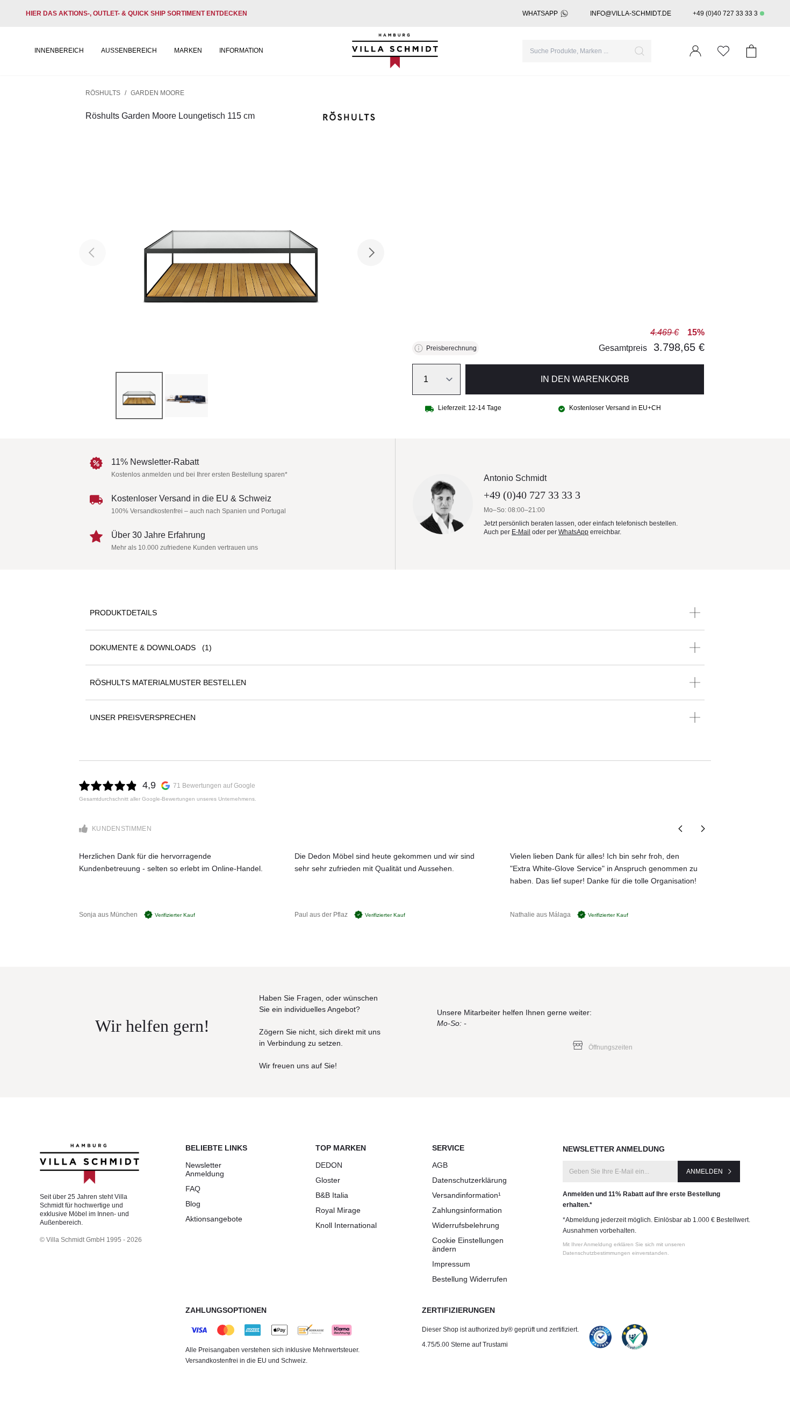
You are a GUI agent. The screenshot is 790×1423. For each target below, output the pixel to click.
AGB (440, 1165)
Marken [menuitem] (188, 50)
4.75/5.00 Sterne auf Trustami (465, 1344)
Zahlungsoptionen (226, 1310)
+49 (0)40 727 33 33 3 (725, 13)
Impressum (451, 1264)
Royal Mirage (338, 1210)
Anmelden (704, 1171)
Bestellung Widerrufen (469, 1279)
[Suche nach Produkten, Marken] (639, 51)
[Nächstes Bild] (370, 252)
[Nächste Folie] (702, 828)
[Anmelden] (695, 51)
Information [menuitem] (241, 50)
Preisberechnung (451, 348)
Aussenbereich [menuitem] (129, 50)
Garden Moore (157, 93)
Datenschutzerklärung (469, 1180)
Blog (192, 1203)
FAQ (192, 1188)
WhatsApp (540, 13)
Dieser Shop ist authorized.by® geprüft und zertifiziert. (500, 1329)
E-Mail (521, 532)
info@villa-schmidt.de (630, 13)
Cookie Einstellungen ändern (468, 1244)
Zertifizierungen (458, 1310)
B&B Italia (331, 1195)
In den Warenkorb (585, 379)
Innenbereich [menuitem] (59, 50)
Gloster (327, 1180)
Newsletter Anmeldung (204, 1169)
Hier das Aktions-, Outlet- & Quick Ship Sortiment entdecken (136, 13)
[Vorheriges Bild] (92, 252)
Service (448, 1148)
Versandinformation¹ (466, 1195)
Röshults (102, 93)
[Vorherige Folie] (681, 828)
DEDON (328, 1165)
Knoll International (346, 1225)
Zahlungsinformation (467, 1210)
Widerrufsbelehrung (465, 1225)
